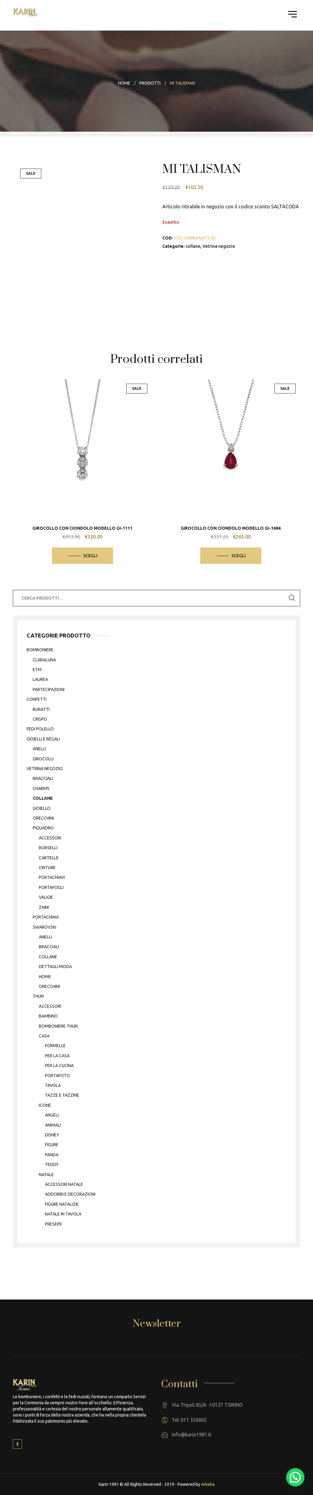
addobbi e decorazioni (70, 1194)
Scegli (90, 555)
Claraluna (44, 659)
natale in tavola (63, 1214)
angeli (52, 1115)
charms (41, 788)
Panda (51, 1154)
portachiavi (52, 877)
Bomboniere (40, 649)
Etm (37, 669)
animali (53, 1125)
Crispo (40, 719)
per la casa (57, 1055)
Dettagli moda (55, 966)
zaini (44, 907)
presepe (53, 1224)
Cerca (292, 598)
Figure (51, 1144)
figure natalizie (62, 1204)
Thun (38, 996)
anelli (39, 748)
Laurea (40, 679)
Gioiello (41, 808)
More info (87, 480)
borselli (48, 847)
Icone (45, 1105)
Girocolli (43, 758)
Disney (52, 1134)
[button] (295, 1477)
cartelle (49, 857)
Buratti (41, 709)
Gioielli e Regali (43, 739)
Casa (44, 1035)
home (45, 976)
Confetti (36, 699)
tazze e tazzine (62, 1095)
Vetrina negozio (218, 246)
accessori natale (64, 1184)
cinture (47, 867)
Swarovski (44, 927)
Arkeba (208, 1484)
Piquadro (43, 827)
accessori (50, 837)
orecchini (43, 818)
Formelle (55, 1045)
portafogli (51, 887)
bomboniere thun (58, 1026)
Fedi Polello (40, 728)
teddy (52, 1164)
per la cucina (59, 1065)
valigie (46, 897)
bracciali (43, 778)
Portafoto (57, 1075)
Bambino (48, 1016)
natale (46, 1174)
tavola (53, 1085)
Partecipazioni (48, 689)
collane (193, 246)
